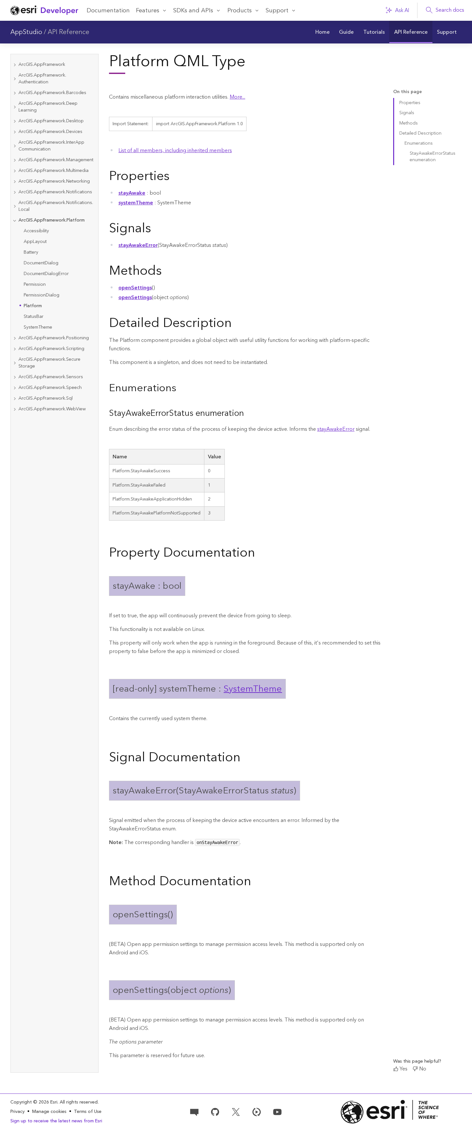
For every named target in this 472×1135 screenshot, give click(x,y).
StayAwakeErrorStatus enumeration (432, 156)
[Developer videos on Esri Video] (256, 1111)
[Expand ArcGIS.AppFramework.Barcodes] (14, 93)
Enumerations (419, 143)
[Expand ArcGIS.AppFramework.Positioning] (14, 338)
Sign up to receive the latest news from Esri (56, 1121)
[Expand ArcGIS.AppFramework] (14, 64)
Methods (408, 123)
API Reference (68, 32)
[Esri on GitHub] (215, 1111)
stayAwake (131, 193)
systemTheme (135, 202)
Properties (409, 103)
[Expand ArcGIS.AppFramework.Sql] (14, 398)
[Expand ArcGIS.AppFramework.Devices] (14, 132)
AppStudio (26, 32)
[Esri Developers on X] (236, 1111)
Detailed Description (420, 133)
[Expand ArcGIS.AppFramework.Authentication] (14, 79)
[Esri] (390, 1112)
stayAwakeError (138, 245)
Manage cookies (49, 1111)
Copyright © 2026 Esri (33, 1102)
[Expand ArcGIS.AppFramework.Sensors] (14, 377)
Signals (406, 113)
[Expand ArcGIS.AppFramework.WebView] (14, 409)
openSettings (135, 287)
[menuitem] (322, 32)
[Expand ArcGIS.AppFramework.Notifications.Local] (14, 206)
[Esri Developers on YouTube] (277, 1111)
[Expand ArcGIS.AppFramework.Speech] (14, 387)
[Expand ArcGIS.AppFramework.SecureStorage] (14, 363)
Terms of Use (88, 1112)
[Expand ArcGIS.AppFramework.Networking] (14, 181)
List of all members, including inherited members (175, 150)
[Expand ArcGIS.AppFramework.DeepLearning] (14, 107)
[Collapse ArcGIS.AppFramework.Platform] (14, 220)
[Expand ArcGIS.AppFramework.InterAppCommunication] (14, 146)
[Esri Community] (194, 1111)
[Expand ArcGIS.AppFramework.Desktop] (14, 121)
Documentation (108, 11)
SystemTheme (253, 688)
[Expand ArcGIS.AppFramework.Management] (14, 160)
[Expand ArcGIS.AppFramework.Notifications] (14, 192)
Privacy (17, 1112)
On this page (407, 92)
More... (237, 97)
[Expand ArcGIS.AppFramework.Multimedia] (14, 170)
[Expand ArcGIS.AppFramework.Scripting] (14, 349)
